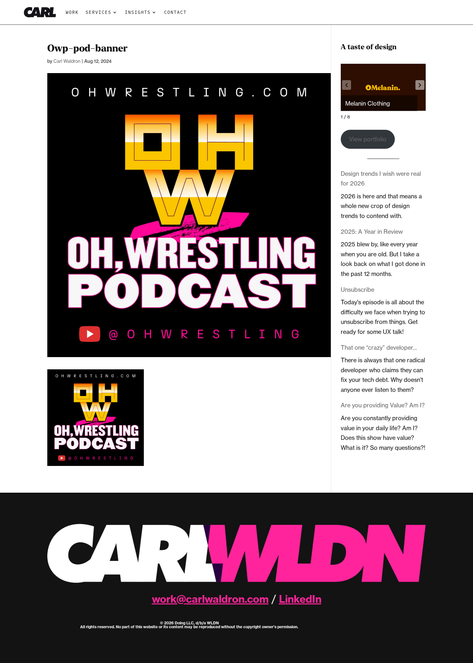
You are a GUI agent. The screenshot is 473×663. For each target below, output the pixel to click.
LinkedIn (300, 598)
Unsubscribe (357, 289)
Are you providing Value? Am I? (383, 405)
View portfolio (367, 139)
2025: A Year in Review (372, 231)
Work (72, 12)
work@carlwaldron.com (210, 598)
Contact (175, 12)
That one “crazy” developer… (379, 347)
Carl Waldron (66, 61)
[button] (419, 85)
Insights (138, 12)
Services (98, 12)
